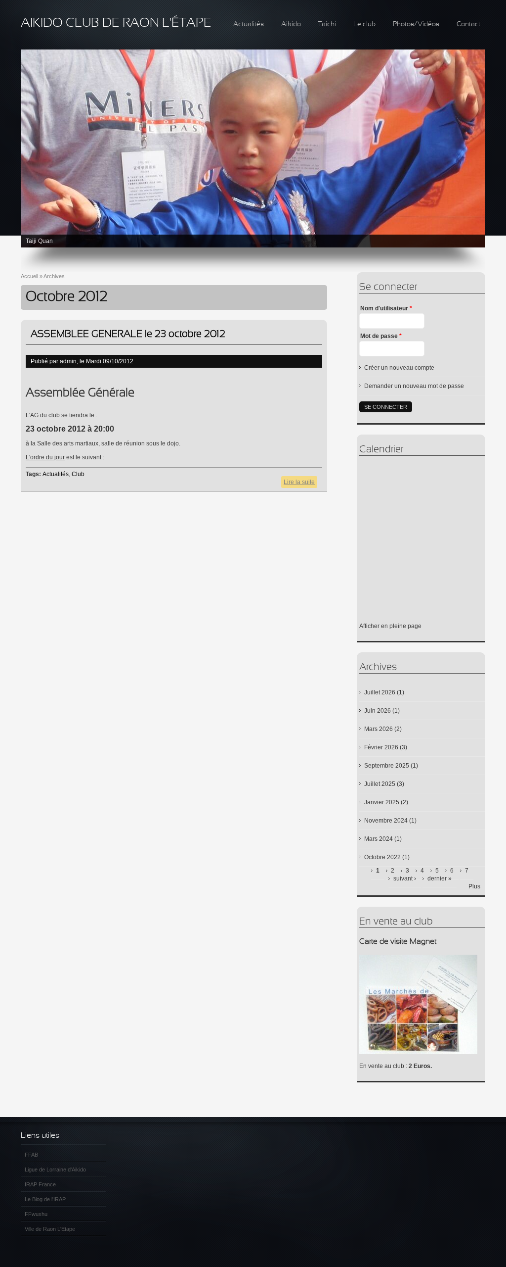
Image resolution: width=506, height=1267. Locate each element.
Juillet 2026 (379, 692)
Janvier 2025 (381, 802)
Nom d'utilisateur (386, 308)
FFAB (31, 1155)
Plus (474, 886)
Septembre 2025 (386, 765)
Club (78, 474)
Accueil (29, 276)
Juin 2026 (377, 710)
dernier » (439, 878)
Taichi (327, 24)
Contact (468, 24)
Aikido (291, 24)
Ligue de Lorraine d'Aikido (55, 1169)
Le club (364, 24)
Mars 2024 (378, 838)
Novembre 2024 (386, 820)
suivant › (404, 878)
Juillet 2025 (379, 783)
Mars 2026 (378, 729)
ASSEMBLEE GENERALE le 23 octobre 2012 (128, 334)
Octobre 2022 (382, 857)
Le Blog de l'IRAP (45, 1199)
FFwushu (36, 1214)
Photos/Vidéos (416, 24)
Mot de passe (381, 336)
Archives (54, 276)
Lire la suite (300, 483)
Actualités (248, 24)
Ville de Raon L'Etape (50, 1229)
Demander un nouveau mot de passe (414, 386)
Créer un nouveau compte (399, 367)
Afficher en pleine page (390, 626)
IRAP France (40, 1184)
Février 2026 (381, 747)
